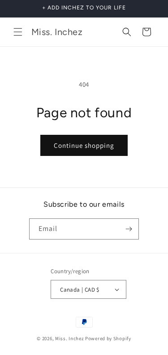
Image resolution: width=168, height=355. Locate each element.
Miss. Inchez (69, 338)
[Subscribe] (128, 229)
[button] (18, 32)
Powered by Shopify (108, 338)
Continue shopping (84, 145)
